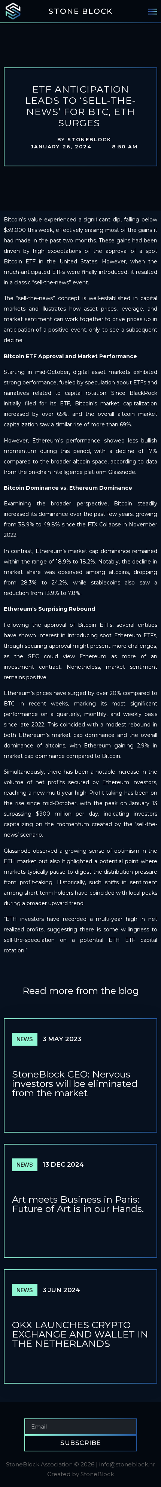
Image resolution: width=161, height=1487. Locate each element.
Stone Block (81, 11)
